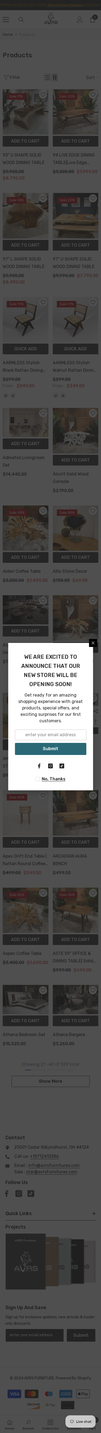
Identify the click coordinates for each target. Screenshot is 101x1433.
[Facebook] (39, 766)
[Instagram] (50, 766)
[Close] (93, 643)
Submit (50, 748)
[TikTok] (62, 766)
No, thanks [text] (53, 778)
